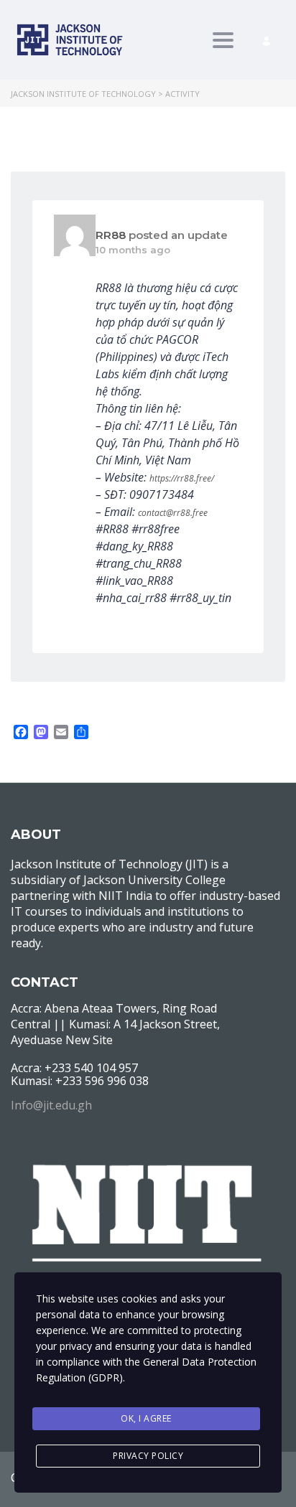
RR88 (111, 235)
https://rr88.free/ (181, 478)
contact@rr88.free (173, 513)
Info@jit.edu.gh (51, 1105)
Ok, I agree (146, 1418)
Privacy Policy (148, 1456)
